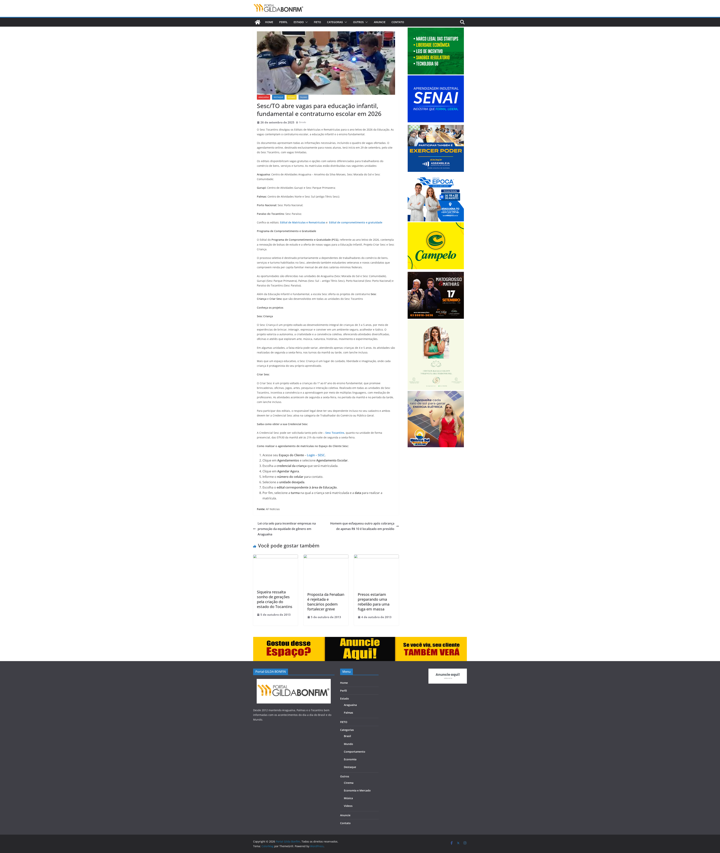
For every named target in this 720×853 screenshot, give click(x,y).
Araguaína (263, 97)
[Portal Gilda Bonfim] (257, 22)
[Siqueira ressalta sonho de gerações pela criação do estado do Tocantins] (275, 557)
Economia (350, 759)
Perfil (283, 22)
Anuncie (380, 22)
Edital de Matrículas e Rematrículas (302, 222)
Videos (348, 806)
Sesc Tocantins (334, 432)
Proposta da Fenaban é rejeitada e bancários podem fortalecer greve (325, 602)
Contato (398, 22)
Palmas (303, 97)
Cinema (348, 783)
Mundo (348, 744)
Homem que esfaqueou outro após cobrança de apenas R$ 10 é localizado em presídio (362, 526)
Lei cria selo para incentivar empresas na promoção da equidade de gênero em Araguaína (287, 528)
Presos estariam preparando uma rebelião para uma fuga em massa (373, 602)
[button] (306, 22)
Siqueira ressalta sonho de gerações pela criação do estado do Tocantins (274, 599)
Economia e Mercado (357, 790)
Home (269, 22)
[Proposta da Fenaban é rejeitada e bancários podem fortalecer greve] (326, 557)
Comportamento (354, 751)
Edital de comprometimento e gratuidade (355, 222)
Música (348, 798)
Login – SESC (316, 455)
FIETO (317, 22)
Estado (299, 22)
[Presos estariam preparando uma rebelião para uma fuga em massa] (376, 557)
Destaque (278, 97)
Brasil (347, 736)
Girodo (302, 122)
